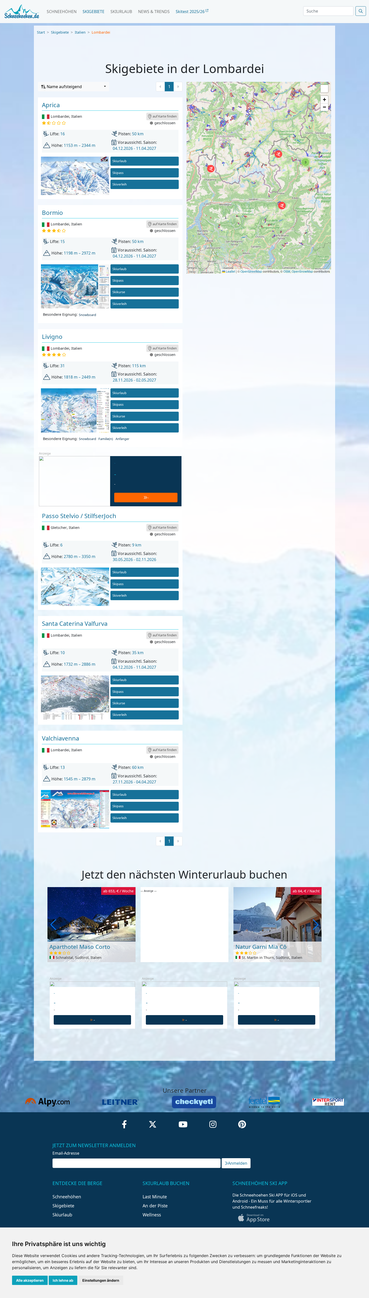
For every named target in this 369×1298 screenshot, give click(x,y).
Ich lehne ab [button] (63, 1280)
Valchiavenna (60, 738)
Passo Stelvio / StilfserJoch (79, 516)
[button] (211, 168)
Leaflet (230, 271)
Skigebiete (93, 11)
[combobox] (73, 86)
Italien (80, 32)
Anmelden (237, 1163)
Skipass (118, 172)
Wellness (152, 1215)
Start (41, 32)
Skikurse (118, 292)
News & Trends (154, 11)
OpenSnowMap (302, 271)
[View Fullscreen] (324, 88)
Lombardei (101, 32)
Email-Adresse (65, 1153)
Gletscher (59, 527)
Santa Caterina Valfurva (74, 623)
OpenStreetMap (251, 271)
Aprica (51, 105)
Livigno (52, 336)
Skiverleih (119, 184)
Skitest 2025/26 (191, 11)
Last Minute (155, 1197)
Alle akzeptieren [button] (30, 1280)
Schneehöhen (62, 11)
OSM (286, 271)
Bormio (52, 212)
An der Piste (155, 1206)
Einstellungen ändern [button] (100, 1280)
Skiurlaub (121, 11)
